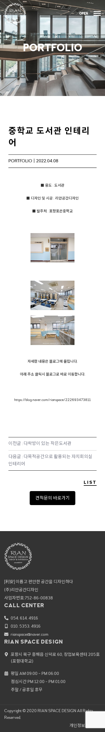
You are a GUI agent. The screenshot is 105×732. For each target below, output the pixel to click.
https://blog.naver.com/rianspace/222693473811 (52, 400)
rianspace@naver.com (29, 634)
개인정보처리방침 (85, 725)
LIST (90, 482)
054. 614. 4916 (24, 618)
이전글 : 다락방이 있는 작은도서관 (39, 443)
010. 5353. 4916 (26, 626)
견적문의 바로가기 (52, 498)
